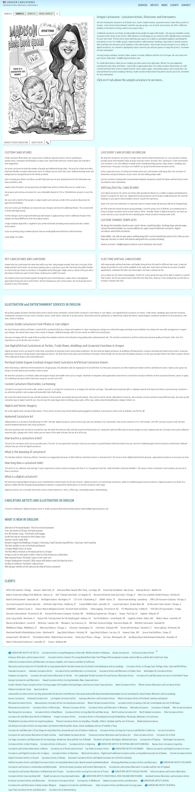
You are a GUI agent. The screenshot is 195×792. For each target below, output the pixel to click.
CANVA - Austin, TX (107, 599)
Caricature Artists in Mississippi (46, 707)
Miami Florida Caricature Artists (101, 703)
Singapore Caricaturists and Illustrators (76, 785)
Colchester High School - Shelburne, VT (59, 604)
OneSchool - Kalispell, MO (107, 627)
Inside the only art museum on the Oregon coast (25, 536)
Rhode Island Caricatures (147, 721)
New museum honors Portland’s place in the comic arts (28, 557)
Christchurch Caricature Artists (61, 780)
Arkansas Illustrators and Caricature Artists (26, 657)
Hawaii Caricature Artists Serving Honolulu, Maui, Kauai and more (70, 680)
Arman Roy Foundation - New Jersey (118, 590)
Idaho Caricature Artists (125, 684)
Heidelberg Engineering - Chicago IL (101, 613)
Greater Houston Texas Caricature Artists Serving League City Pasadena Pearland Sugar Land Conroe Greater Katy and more (60, 684)
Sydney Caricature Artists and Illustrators (120, 780)
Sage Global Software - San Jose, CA (105, 632)
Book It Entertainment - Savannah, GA (22, 599)
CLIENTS (174, 5)
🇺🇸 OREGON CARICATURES (20, 3)
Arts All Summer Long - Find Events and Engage (25, 533)
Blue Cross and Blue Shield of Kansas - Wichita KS (159, 594)
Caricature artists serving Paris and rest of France (87, 771)
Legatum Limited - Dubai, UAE (140, 618)
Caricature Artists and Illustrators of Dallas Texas (120, 671)
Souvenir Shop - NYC (131, 632)
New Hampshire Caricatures (20, 712)
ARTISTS (154, 5)
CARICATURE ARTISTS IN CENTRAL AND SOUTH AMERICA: (125, 744)
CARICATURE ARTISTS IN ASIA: (156, 780)
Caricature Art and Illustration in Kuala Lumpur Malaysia (32, 785)
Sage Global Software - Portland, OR (72, 632)
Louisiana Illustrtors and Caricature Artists (97, 698)
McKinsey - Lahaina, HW (48, 623)
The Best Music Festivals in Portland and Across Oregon (28, 551)
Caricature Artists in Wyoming (82, 744)
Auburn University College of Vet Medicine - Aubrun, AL (29, 594)
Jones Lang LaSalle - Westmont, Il (20, 618)
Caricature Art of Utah (165, 735)
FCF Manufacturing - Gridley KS (134, 609)
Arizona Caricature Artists (143, 652)
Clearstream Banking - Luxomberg (132, 599)
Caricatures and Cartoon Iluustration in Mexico (28, 748)
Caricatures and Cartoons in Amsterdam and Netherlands (32, 767)
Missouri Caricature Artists (74, 707)
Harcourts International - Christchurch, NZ (24, 613)
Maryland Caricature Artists (20, 703)
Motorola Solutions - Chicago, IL (53, 627)
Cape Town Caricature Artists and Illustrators (27, 789)
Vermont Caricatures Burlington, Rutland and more (115, 739)
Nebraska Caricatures (139, 707)
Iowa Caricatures (41, 689)
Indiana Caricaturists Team (19, 689)
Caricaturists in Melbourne (88, 780)
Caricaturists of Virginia (150, 739)
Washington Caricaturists (174, 739)
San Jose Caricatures (166, 730)
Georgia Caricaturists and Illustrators (24, 680)
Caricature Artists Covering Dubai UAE (24, 776)
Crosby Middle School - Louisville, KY (94, 604)
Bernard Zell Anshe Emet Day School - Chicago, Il (114, 594)
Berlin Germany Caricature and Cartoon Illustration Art (83, 767)
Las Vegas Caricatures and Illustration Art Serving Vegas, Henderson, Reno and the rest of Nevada (49, 739)
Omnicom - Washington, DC (81, 627)
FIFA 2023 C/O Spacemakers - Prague (165, 609)
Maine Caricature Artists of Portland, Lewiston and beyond (142, 698)
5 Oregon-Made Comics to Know (18, 548)
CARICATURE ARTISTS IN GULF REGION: (131, 771)
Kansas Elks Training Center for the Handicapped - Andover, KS (64, 618)
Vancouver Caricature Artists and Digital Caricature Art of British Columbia (100, 757)
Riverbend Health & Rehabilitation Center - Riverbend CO (30, 632)
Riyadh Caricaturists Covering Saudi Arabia (62, 776)
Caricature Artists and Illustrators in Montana (108, 707)
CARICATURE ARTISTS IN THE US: (25, 652)
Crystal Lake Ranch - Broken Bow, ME (128, 604)
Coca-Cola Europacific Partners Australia (23, 604)
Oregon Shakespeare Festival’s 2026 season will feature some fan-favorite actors (39, 560)
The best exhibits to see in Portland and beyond (25, 545)
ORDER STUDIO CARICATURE (16, 142)
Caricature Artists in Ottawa (53, 757)
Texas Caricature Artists (143, 735)
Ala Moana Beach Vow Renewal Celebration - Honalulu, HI (153, 637)
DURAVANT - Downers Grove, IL (19, 609)
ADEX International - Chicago (18, 590)
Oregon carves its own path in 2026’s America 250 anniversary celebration (36, 554)
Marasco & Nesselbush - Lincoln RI (20, 623)
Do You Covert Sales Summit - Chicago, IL (164, 604)
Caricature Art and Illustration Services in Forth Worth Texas (162, 675)
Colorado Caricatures (17, 671)
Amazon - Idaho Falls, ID (44, 590)
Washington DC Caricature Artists (158, 671)
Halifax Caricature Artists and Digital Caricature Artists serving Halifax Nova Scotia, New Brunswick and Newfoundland (58, 762)
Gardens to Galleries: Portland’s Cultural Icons (24, 563)
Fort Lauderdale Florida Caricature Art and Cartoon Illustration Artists (104, 675)
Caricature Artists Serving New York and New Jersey (87, 712)
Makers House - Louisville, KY (168, 618)
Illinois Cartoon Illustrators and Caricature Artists (159, 684)
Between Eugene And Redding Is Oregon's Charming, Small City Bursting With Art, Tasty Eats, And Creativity (50, 542)
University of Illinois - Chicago (87, 637)
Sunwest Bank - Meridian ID (18, 637)
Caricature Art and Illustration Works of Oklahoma (29, 716)
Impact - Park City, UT (128, 613)
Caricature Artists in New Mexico (48, 712)
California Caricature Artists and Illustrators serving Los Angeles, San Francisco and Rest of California (51, 662)
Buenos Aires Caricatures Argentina (167, 744)
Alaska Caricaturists (120, 652)
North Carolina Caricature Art (124, 712)
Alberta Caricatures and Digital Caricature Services (168, 748)
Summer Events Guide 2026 (16, 539)
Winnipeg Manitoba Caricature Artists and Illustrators (134, 762)
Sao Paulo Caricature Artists (97, 748)
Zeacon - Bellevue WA (57, 642)
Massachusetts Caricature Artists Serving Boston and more (60, 703)
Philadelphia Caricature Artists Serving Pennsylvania (30, 721)
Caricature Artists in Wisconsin (53, 744)
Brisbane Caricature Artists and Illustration (26, 780)
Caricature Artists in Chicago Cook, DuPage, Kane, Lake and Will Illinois (156, 666)
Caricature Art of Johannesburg (62, 789)
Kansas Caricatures (16, 698)
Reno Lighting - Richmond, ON (167, 627)
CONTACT (186, 5)
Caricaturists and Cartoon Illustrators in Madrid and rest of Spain (35, 771)
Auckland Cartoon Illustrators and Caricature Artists (167, 776)
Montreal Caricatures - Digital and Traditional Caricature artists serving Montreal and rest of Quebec (124, 753)
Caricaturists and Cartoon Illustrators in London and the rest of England (139, 767)
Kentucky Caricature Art (37, 698)
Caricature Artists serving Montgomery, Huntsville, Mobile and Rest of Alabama (76, 652)
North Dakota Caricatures (150, 712)
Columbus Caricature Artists (40, 671)
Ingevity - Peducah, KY (149, 613)
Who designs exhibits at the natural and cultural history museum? (33, 566)
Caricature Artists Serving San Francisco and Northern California (127, 730)
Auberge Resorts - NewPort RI (148, 590)
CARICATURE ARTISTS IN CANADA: (129, 748)
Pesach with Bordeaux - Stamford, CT (136, 627)
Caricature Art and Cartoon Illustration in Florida (51, 675)
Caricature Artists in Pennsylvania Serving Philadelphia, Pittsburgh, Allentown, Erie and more (118, 716)
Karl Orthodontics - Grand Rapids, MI (109, 618)
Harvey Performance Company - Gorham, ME (64, 613)
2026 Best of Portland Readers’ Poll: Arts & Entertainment (29, 527)
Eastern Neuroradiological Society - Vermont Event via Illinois (62, 609)
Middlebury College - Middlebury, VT (21, 627)
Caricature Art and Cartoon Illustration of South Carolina (32, 735)
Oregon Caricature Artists (65, 716)
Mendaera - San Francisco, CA (73, 623)
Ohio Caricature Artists (173, 712)
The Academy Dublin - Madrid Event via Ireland (52, 637)
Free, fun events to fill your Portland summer (24, 530)
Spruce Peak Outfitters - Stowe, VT (156, 632)
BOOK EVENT (37, 142)
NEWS (164, 5)
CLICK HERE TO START (14, 237)
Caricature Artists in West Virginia (22, 744)
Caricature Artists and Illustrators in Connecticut (75, 671)
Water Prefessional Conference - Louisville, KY (25, 642)
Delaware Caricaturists (18, 675)
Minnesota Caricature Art (19, 707)
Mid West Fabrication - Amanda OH (149, 623)
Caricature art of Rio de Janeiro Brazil (67, 748)
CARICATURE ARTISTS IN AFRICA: (161, 785)
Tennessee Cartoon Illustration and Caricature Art (110, 735)
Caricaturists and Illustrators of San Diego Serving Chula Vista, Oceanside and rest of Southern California (52, 730)
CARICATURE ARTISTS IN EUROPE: (177, 762)
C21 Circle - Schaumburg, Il (85, 599)
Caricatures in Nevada (160, 707)
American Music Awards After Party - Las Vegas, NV (78, 590)
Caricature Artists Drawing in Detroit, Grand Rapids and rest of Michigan (149, 703)
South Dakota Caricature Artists (72, 735)
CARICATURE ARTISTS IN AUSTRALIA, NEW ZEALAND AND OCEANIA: (114, 776)
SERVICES (142, 5)
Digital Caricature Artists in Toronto (23, 757)
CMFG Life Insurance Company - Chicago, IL (168, 599)
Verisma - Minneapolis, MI (114, 637)
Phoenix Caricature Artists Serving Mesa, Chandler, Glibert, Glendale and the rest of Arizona (95, 721)
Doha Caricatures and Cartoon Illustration (168, 771)
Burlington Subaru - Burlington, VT (56, 599)
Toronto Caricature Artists (181, 753)
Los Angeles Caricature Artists (63, 698)
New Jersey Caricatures (182, 707)
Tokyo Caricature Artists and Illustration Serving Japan (119, 785)
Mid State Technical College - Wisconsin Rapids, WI (110, 623)
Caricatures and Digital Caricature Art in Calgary (28, 753)
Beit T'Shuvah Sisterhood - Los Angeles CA (73, 594)
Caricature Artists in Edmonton (65, 753)
